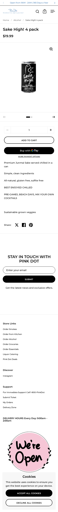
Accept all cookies (29, 493)
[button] (53, 117)
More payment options (29, 156)
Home (6, 20)
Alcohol (17, 20)
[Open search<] (37, 11)
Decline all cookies (29, 502)
